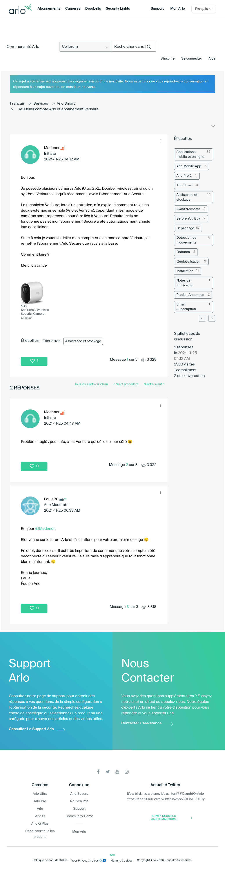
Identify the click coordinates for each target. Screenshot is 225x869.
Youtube (117, 771)
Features (183, 252)
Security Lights (118, 9)
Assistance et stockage (83, 341)
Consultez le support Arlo (31, 729)
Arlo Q (40, 816)
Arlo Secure (79, 793)
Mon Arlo (177, 9)
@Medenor (45, 528)
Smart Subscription (186, 307)
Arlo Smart (66, 103)
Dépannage (185, 228)
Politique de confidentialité (50, 860)
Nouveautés (79, 801)
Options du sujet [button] (212, 127)
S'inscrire (168, 58)
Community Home (79, 816)
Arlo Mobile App (188, 166)
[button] (160, 141)
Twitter (108, 771)
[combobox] (133, 47)
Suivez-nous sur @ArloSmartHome (164, 818)
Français (17, 103)
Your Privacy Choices (85, 860)
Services (40, 103)
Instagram (126, 771)
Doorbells (93, 9)
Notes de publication (185, 283)
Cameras (72, 9)
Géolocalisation (188, 261)
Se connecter (191, 58)
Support (157, 9)
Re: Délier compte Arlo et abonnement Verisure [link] (58, 109)
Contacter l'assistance (141, 723)
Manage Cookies (121, 860)
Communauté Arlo (23, 47)
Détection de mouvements (186, 240)
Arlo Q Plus (40, 823)
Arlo (40, 808)
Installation (184, 271)
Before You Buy (188, 218)
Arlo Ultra (40, 793)
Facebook (98, 771)
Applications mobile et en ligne (190, 154)
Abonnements (49, 9)
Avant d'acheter (188, 209)
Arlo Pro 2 (184, 175)
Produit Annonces (190, 294)
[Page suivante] (212, 318)
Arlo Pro (40, 801)
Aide (212, 58)
